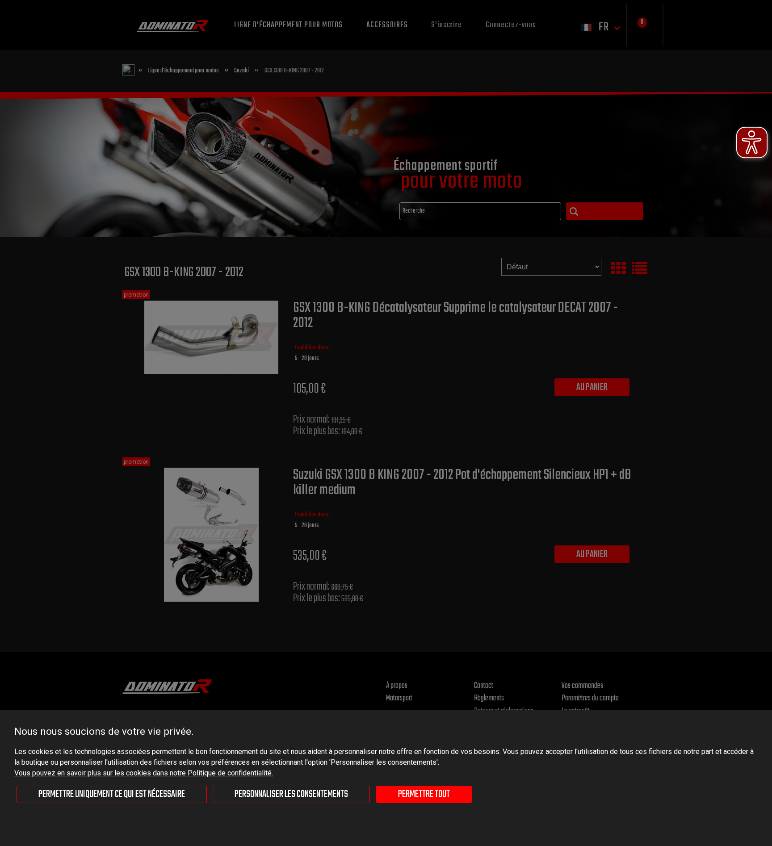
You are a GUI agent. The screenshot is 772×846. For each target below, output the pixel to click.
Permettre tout (424, 794)
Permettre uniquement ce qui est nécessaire (111, 794)
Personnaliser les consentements (291, 794)
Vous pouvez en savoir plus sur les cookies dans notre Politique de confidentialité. (143, 773)
